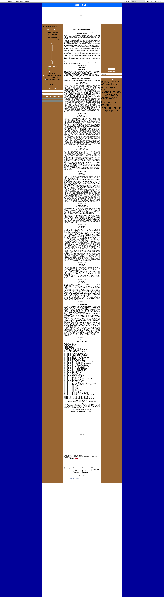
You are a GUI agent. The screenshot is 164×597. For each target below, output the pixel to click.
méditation (119, 100)
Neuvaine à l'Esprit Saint (52, 34)
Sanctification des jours (111, 109)
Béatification (111, 81)
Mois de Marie (105, 82)
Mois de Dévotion (113, 85)
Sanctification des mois (111, 93)
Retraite (102, 97)
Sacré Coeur (117, 81)
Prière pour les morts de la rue (52, 32)
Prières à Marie (104, 98)
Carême (114, 98)
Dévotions (113, 87)
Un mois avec (110, 102)
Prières (105, 105)
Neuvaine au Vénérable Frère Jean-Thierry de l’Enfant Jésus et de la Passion (52, 37)
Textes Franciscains (105, 89)
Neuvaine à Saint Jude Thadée (52, 40)
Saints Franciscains (105, 81)
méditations (105, 100)
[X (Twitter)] (126, 1)
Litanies (114, 88)
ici (92, 411)
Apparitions (103, 87)
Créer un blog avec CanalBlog (52, 112)
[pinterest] (128, 1)
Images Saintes (67, 25)
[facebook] (124, 1)
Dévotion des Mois (110, 84)
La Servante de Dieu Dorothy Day (52, 39)
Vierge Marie (113, 97)
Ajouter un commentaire (74, 478)
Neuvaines (73, 25)
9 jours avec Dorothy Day (52, 38)
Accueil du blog (52, 111)
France (111, 104)
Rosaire (111, 88)
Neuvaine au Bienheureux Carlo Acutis (52, 41)
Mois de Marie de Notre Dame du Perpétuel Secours (52, 35)
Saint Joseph (112, 99)
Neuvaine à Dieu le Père (52, 33)
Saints (107, 87)
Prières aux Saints (105, 88)
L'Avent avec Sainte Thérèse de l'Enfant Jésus (52, 31)
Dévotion (106, 97)
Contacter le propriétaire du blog (49, 26)
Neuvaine (109, 98)
